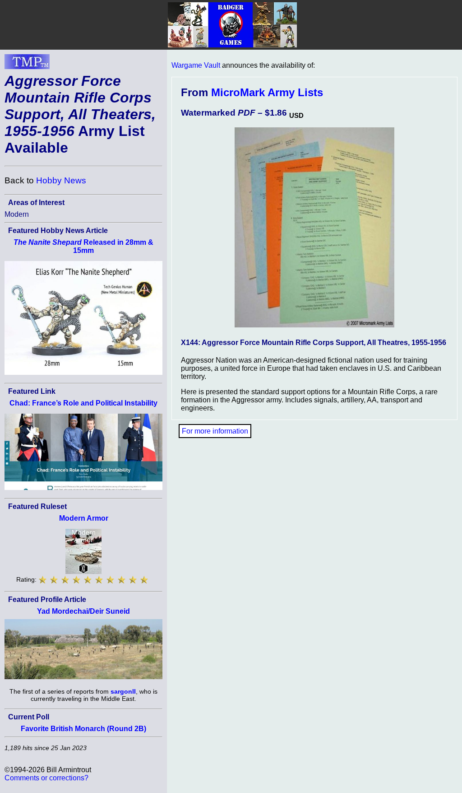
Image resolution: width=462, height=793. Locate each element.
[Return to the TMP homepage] (27, 64)
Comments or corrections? (46, 778)
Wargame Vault (195, 65)
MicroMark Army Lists (267, 92)
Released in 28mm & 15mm (83, 246)
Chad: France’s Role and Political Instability (83, 403)
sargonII (123, 691)
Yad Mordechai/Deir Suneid (83, 611)
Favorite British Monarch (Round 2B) (83, 728)
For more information (215, 431)
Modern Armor (83, 518)
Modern (17, 214)
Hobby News (61, 180)
